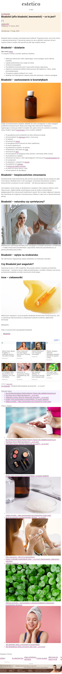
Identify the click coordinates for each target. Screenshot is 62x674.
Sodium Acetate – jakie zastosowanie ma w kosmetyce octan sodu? (28, 401)
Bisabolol (6, 334)
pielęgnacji (22, 137)
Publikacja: (10, 26)
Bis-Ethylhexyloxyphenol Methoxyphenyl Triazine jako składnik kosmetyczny (31, 393)
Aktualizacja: (10, 31)
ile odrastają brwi (17, 658)
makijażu (20, 164)
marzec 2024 (9, 384)
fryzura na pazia (41, 658)
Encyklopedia (5, 14)
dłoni (17, 152)
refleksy (2, 658)
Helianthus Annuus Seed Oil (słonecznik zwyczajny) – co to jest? (27, 397)
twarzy (18, 141)
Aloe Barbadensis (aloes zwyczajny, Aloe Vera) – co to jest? (25, 647)
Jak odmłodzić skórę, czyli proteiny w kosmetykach (23, 644)
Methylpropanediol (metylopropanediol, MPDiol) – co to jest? (26, 517)
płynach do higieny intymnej (16, 166)
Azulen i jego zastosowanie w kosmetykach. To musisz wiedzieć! (27, 399)
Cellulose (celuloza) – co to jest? (16, 563)
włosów (26, 162)
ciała (26, 149)
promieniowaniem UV (52, 158)
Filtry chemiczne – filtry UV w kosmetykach (20, 557)
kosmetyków (20, 130)
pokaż (11, 51)
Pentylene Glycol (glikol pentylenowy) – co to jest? (22, 395)
